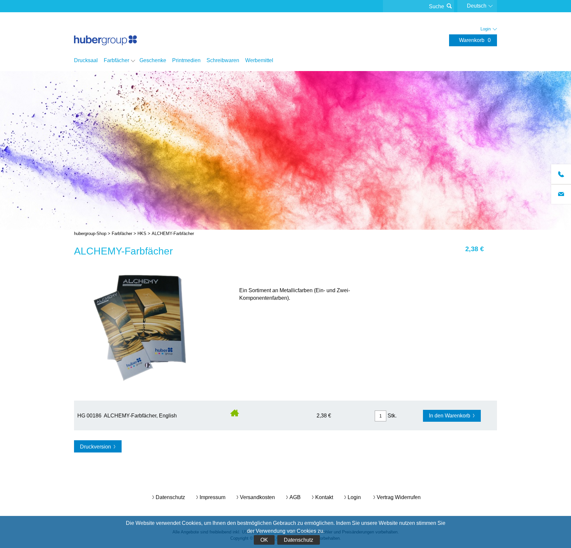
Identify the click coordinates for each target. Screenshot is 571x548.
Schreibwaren (223, 60)
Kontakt (324, 497)
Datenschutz (298, 540)
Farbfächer (116, 60)
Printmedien (186, 60)
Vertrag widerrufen (399, 497)
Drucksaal (86, 60)
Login (354, 497)
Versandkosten (257, 497)
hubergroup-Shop (105, 33)
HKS (141, 233)
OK (264, 540)
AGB (295, 497)
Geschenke (152, 60)
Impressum (212, 497)
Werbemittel (259, 60)
